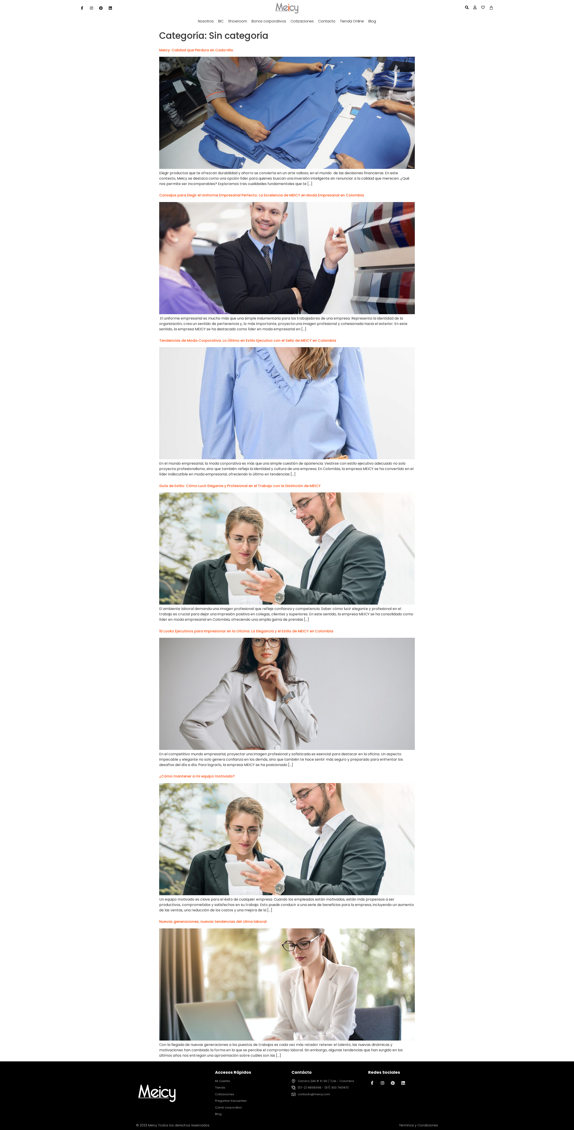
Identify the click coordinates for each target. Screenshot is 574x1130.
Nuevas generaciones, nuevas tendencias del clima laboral (213, 921)
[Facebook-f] (372, 1083)
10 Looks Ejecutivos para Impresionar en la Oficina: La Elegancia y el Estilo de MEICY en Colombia (246, 631)
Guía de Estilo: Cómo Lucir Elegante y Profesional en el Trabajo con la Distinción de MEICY (240, 485)
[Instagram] (91, 8)
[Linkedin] (110, 8)
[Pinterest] (100, 8)
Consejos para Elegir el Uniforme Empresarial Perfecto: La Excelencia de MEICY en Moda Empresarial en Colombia (261, 195)
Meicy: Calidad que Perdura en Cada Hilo (196, 50)
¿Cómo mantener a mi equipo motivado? (197, 776)
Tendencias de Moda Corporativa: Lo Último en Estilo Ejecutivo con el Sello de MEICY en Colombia (247, 340)
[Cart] (491, 8)
